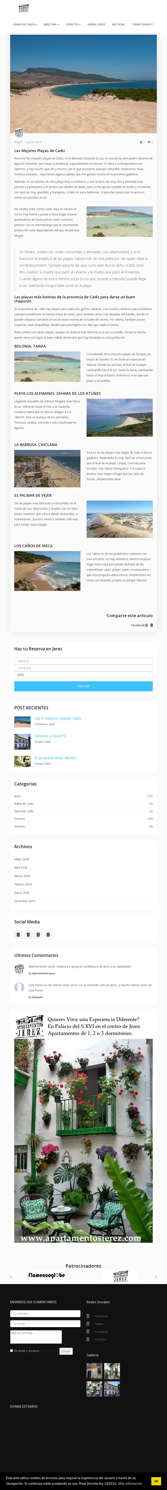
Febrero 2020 (23, 884)
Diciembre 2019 (24, 901)
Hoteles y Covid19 (50, 735)
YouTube (101, 1340)
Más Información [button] (130, 1483)
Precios (83, 686)
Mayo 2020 (21, 859)
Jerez (17, 796)
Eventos (19, 819)
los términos (49, 1352)
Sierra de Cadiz (24, 811)
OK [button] (156, 1481)
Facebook (138, 625)
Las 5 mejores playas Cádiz (58, 718)
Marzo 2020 (22, 876)
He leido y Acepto (36, 1352)
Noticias (19, 826)
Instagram (101, 1332)
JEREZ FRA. (50, 24)
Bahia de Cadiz (24, 803)
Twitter (99, 1325)
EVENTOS (72, 24)
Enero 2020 (21, 893)
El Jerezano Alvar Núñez (55, 757)
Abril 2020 (20, 867)
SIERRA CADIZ (96, 24)
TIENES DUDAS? (142, 24)
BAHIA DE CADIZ (24, 24)
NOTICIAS (118, 24)
